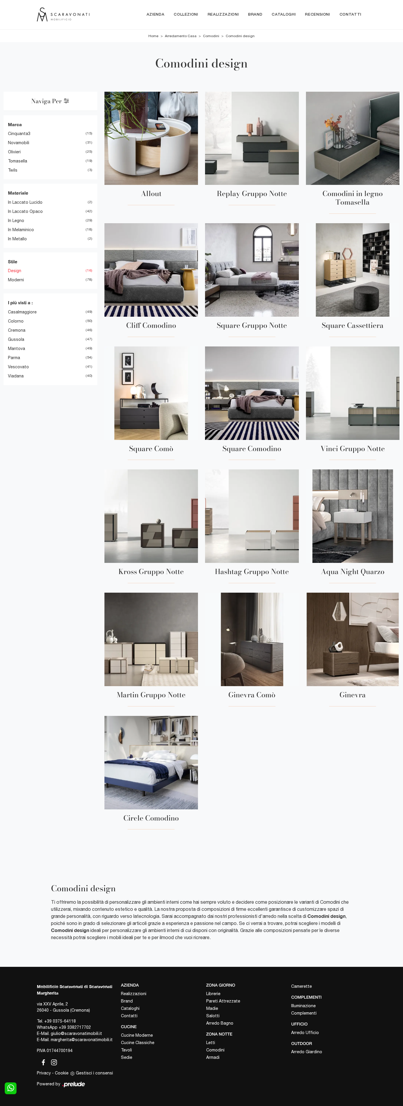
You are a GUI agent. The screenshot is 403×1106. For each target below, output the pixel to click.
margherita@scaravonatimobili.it (82, 1039)
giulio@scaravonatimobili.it (76, 1033)
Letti (210, 1042)
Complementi (304, 1013)
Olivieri (14, 151)
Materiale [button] (18, 192)
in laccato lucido (25, 202)
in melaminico (21, 229)
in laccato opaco (25, 211)
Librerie (213, 993)
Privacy (44, 1073)
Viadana (16, 376)
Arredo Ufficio (305, 1032)
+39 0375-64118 (60, 1021)
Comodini (211, 36)
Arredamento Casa (180, 36)
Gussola (16, 339)
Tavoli (126, 1050)
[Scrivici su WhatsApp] (11, 1088)
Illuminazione (303, 1005)
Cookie (61, 1073)
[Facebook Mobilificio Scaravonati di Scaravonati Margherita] (42, 1061)
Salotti (212, 1015)
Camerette (301, 986)
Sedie (126, 1057)
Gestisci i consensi (94, 1073)
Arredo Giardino (306, 1051)
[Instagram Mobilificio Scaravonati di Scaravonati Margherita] (52, 1061)
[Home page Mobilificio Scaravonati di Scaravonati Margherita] (63, 14)
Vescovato (18, 366)
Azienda (156, 14)
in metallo (17, 238)
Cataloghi (284, 14)
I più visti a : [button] (20, 302)
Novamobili (18, 142)
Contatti (350, 14)
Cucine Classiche (137, 1042)
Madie (212, 1008)
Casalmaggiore (22, 312)
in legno (16, 220)
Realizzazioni (223, 14)
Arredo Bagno (219, 1023)
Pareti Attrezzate (223, 1001)
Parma (14, 357)
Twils (12, 170)
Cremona (16, 330)
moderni (16, 279)
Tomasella (17, 161)
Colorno (16, 321)
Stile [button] (12, 261)
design (14, 270)
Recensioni (317, 14)
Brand (255, 14)
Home (153, 36)
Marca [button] (15, 124)
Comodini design (240, 36)
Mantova (16, 348)
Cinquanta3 (19, 133)
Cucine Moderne (137, 1035)
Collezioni (186, 14)
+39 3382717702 (75, 1027)
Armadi (212, 1057)
